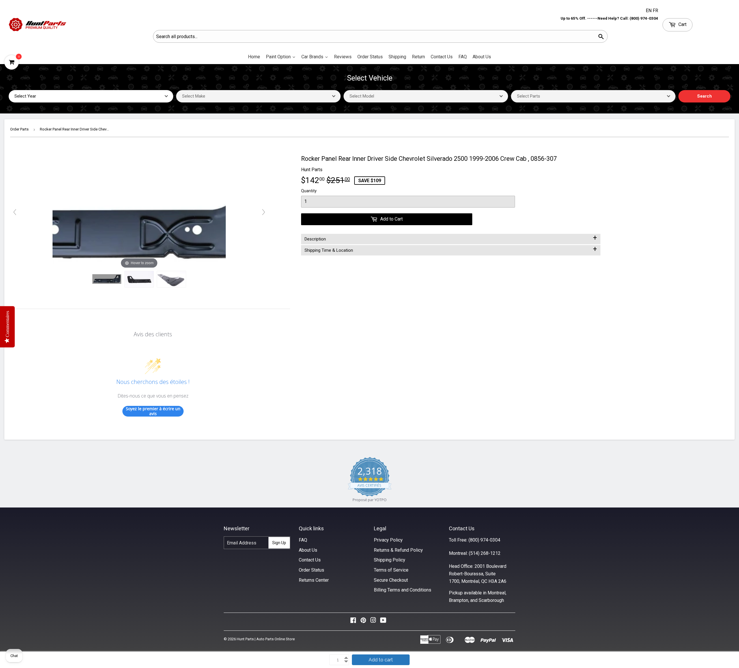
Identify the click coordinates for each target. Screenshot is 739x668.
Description (451, 238)
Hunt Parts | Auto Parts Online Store (266, 639)
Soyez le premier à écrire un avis (153, 411)
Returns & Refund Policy (398, 550)
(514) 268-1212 (485, 553)
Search (704, 96)
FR (655, 10)
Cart (681, 24)
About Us (308, 550)
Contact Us (310, 560)
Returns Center (314, 580)
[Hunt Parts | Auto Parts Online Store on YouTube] (383, 621)
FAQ (303, 540)
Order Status (311, 570)
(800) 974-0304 (484, 540)
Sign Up (279, 542)
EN (649, 10)
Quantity (309, 191)
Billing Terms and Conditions (402, 590)
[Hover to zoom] (139, 211)
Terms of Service (391, 570)
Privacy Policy (388, 540)
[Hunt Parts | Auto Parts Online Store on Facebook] (353, 621)
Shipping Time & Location (451, 249)
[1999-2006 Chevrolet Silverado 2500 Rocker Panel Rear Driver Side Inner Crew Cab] (106, 279)
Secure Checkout (391, 580)
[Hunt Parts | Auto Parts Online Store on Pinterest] (363, 621)
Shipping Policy (389, 560)
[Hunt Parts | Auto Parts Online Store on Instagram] (373, 621)
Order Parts (19, 129)
